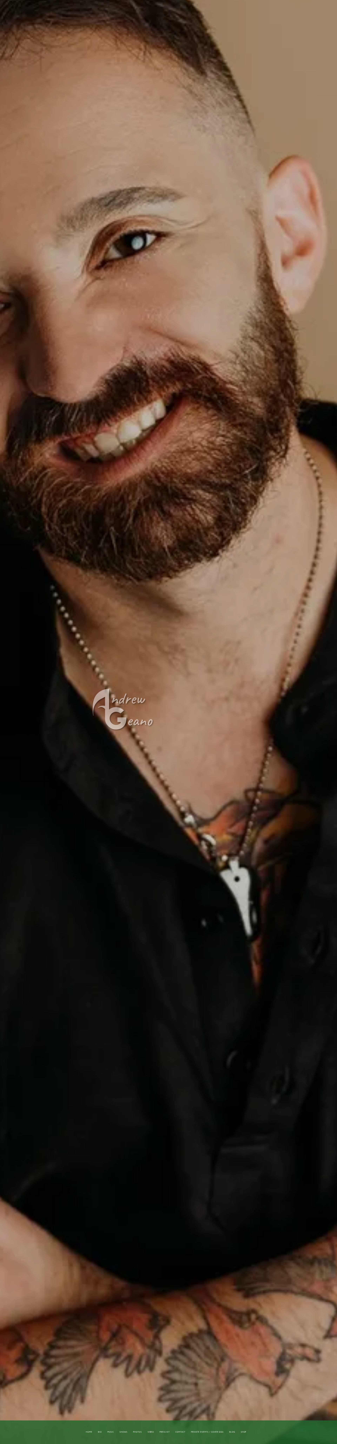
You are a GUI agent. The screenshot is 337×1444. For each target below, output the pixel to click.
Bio (100, 1432)
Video (151, 1432)
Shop (243, 1432)
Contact (180, 1432)
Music (110, 1432)
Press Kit (165, 1432)
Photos (137, 1432)
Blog (232, 1432)
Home (89, 1432)
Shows (123, 1432)
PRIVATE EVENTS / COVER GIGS (207, 1432)
